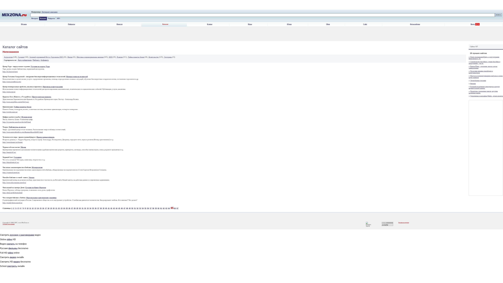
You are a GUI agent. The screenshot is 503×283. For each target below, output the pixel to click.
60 (158, 208)
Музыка (24, 24)
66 (175, 208)
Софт (365, 24)
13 (35, 208)
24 (64, 208)
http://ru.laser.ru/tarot (10, 72)
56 (148, 208)
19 (51, 208)
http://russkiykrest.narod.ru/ (12, 203)
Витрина (473, 84)
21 (56, 208)
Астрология (8, 57)
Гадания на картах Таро (40, 66)
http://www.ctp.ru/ (9, 92)
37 (98, 208)
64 (169, 208)
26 (69, 208)
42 (111, 208)
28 (75, 208)
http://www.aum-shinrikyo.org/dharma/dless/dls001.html (23, 132)
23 (61, 208)
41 (109, 208)
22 (59, 208)
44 (116, 208)
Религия (120, 57)
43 (114, 208)
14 (38, 208)
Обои (328, 24)
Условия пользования (9, 224)
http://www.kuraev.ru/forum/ (13, 142)
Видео (473, 24)
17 (46, 208)
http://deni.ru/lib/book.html (12, 193)
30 (80, 208)
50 (132, 208)
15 (41, 208)
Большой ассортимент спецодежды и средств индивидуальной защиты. (484, 87)
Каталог (43, 18)
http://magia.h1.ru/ (9, 152)
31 (82, 208)
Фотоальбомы (415, 24)
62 (164, 208)
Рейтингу (36, 60)
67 (177, 208)
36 (96, 208)
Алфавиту (45, 60)
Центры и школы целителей (77, 77)
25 (67, 208)
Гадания (21, 57)
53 (140, 208)
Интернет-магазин (50, 12)
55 (145, 208)
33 (88, 208)
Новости (119, 24)
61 (161, 208)
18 (48, 208)
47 (124, 208)
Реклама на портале (403, 222)
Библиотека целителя (17, 127)
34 (90, 208)
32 (85, 208)
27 (72, 208)
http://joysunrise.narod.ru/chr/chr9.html (17, 122)
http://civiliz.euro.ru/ (10, 112)
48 (127, 208)
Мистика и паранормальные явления (90, 57)
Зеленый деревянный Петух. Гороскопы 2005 (46, 57)
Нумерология (26, 117)
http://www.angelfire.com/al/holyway (16, 102)
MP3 (58, 18)
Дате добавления (25, 60)
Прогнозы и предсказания (53, 87)
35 (93, 208)
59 (156, 208)
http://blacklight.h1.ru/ (11, 162)
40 (106, 208)
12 (33, 208)
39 (103, 208)
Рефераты (51, 18)
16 (43, 208)
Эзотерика (168, 57)
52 (137, 208)
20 (54, 208)
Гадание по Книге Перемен (35, 188)
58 (153, 208)
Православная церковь (45, 137)
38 (101, 208)
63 (166, 208)
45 (119, 208)
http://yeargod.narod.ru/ (11, 172)
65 (172, 207)
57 (151, 208)
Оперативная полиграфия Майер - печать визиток (486, 96)
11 (30, 208)
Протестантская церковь (41, 97)
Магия (69, 57)
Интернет (34, 18)
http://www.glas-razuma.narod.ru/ (14, 183)
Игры (250, 24)
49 (130, 208)
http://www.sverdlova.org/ (12, 82)
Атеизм (31, 177)
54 (143, 208)
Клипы (209, 24)
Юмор (289, 24)
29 (77, 208)
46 (122, 208)
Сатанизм (17, 157)
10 (28, 208)
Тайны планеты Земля (136, 57)
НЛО (110, 57)
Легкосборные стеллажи (478, 80)
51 (135, 208)
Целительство (154, 57)
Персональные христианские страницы (41, 198)
